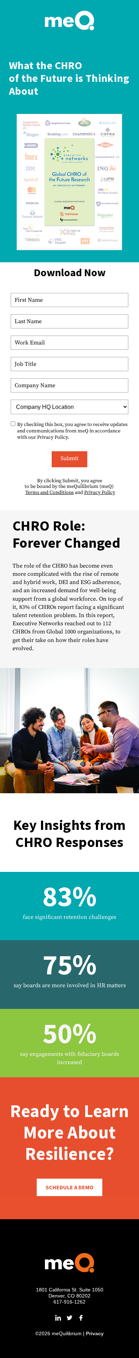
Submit (69, 458)
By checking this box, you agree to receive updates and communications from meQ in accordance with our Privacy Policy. (72, 431)
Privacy (95, 1333)
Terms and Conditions (49, 492)
